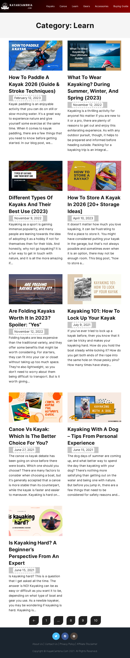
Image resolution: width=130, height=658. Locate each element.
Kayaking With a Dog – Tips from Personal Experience (93, 436)
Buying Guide (120, 6)
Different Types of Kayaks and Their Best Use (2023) (31, 204)
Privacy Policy (67, 643)
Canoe (63, 6)
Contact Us (51, 643)
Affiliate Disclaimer (87, 643)
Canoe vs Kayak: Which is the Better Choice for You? (32, 436)
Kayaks (50, 6)
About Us (37, 643)
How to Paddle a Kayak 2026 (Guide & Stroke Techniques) (34, 84)
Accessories (101, 6)
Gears (86, 6)
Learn (75, 6)
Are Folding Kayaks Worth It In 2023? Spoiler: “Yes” (32, 318)
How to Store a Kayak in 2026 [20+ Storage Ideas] (94, 204)
